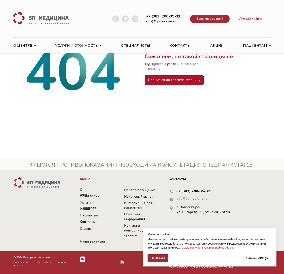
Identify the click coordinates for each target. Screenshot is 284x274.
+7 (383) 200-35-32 (193, 191)
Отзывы (86, 228)
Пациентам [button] (255, 45)
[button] (209, 19)
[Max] (135, 18)
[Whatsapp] (125, 18)
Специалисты (135, 45)
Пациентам (89, 215)
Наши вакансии (92, 241)
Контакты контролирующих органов (138, 230)
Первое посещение (140, 190)
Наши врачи (90, 196)
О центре (85, 192)
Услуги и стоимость (88, 205)
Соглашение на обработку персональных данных (40, 263)
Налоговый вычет (138, 196)
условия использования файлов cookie (208, 247)
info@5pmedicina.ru (161, 21)
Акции (217, 45)
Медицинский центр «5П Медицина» (122, 258)
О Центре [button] (23, 45)
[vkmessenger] (115, 18)
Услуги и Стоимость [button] (77, 45)
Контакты (180, 45)
